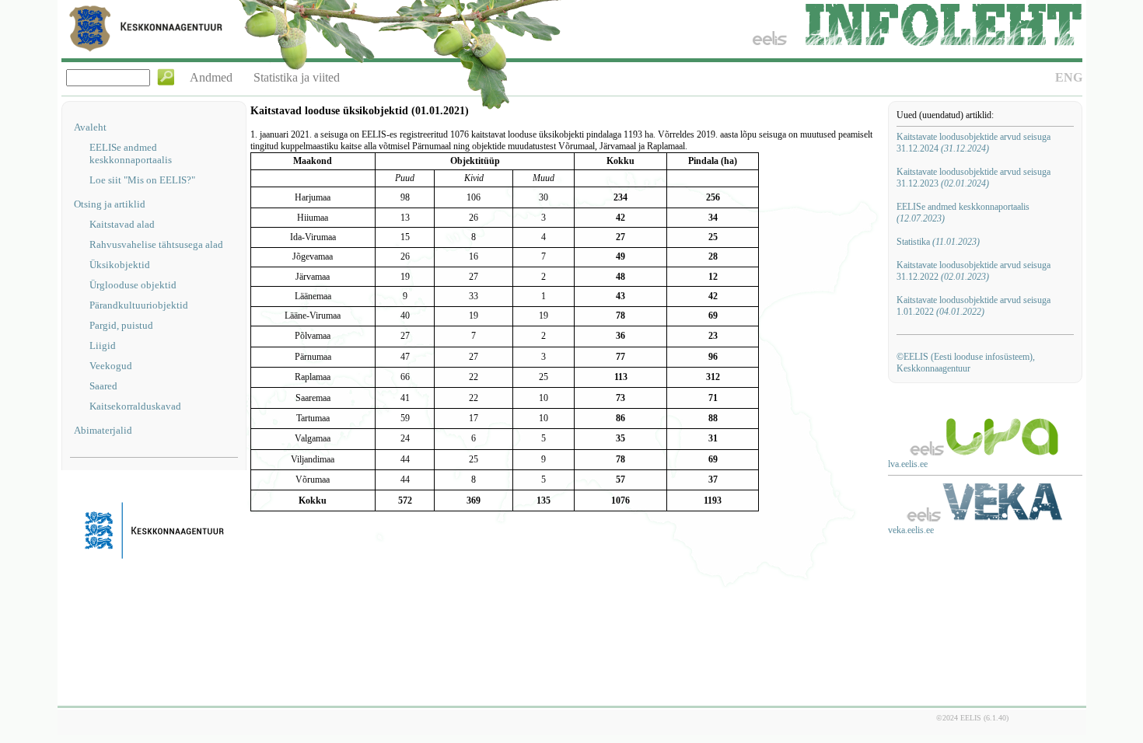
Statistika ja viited (296, 77)
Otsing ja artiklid (109, 204)
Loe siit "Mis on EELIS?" (142, 180)
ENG (1068, 77)
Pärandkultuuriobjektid (138, 305)
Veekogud (110, 366)
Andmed (211, 77)
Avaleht (90, 127)
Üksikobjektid (119, 264)
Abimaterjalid (103, 430)
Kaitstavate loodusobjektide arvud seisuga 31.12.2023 (973, 177)
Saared (103, 386)
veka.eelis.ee (911, 530)
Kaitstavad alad (122, 224)
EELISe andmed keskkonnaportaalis (130, 153)
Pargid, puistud (121, 325)
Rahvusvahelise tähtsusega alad (156, 244)
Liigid (102, 345)
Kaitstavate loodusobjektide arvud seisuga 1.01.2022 (973, 306)
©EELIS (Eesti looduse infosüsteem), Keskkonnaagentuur (966, 362)
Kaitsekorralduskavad (135, 406)
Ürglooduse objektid (133, 285)
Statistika (938, 241)
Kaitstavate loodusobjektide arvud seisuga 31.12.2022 (973, 271)
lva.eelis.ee (908, 464)
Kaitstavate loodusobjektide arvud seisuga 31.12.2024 (973, 142)
